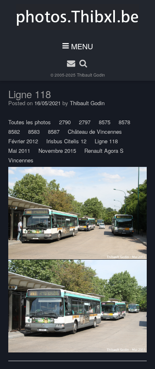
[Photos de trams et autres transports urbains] (77, 17)
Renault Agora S (104, 150)
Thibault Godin (91, 75)
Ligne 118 (106, 141)
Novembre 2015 (57, 150)
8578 (124, 122)
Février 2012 (23, 141)
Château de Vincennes (95, 131)
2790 (65, 122)
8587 (54, 131)
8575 (104, 122)
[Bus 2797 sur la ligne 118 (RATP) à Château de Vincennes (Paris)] (77, 213)
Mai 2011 (19, 150)
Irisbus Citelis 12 (66, 141)
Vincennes (20, 160)
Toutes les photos (29, 122)
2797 (85, 122)
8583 (34, 131)
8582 (14, 131)
